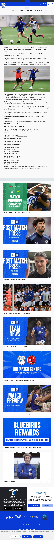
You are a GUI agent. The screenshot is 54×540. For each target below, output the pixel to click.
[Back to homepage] (3, 5)
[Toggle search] (48, 4)
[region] (27, 535)
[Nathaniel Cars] (27, 517)
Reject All (26, 536)
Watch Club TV (47, 505)
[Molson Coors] (35, 517)
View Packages (34, 505)
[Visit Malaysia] (9, 517)
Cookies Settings (15, 536)
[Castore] (18, 517)
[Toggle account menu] (52, 4)
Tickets (22, 1)
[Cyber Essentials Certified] (44, 517)
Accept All (38, 536)
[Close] (52, 531)
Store (32, 1)
